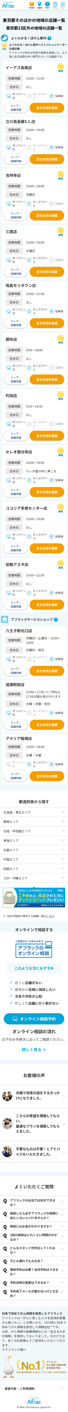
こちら (50, 916)
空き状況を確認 (47, 107)
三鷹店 (11, 231)
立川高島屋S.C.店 (20, 121)
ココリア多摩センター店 (26, 508)
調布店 (11, 339)
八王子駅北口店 (19, 630)
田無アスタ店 (17, 564)
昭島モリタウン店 (21, 285)
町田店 (11, 395)
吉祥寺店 (13, 175)
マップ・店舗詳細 (16, 107)
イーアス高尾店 (19, 67)
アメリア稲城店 (19, 738)
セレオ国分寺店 (19, 452)
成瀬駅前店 (15, 684)
